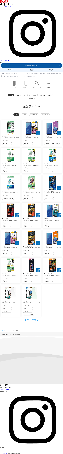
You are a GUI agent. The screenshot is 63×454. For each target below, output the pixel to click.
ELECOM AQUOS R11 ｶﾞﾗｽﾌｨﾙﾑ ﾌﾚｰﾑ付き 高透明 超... (31, 192)
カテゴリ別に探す (31, 70)
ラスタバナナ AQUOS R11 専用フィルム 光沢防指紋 (52, 247)
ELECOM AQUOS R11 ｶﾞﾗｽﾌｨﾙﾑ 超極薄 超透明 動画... (10, 275)
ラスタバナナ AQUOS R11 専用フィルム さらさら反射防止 (52, 137)
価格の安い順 (45, 114)
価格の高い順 (33, 114)
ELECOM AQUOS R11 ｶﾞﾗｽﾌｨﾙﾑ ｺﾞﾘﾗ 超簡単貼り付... (10, 137)
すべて (11, 95)
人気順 (16, 114)
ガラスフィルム (21, 95)
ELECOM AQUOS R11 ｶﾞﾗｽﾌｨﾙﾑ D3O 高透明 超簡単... (31, 165)
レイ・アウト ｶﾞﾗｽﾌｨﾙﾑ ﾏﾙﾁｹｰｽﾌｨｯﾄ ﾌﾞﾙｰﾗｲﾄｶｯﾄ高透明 (31, 302)
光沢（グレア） (32, 95)
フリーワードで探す (52, 70)
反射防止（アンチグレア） (47, 95)
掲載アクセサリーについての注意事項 (11, 334)
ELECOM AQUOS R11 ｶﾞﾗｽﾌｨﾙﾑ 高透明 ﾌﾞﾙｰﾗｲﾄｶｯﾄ (10, 192)
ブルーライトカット (31, 98)
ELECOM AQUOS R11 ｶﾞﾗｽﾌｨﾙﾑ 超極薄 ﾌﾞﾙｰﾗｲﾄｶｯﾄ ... (52, 165)
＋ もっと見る (31, 320)
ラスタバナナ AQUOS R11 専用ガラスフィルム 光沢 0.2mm (10, 247)
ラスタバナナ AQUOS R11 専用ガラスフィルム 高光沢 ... (31, 137)
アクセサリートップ (11, 70)
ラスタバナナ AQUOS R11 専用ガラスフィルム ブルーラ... (52, 220)
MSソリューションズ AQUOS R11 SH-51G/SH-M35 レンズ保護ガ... (31, 275)
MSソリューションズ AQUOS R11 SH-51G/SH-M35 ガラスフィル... (52, 192)
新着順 (24, 114)
